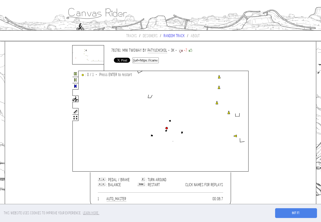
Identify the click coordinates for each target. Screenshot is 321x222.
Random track (174, 35)
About (195, 35)
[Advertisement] (26, 121)
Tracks (131, 35)
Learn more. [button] (91, 213)
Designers (150, 35)
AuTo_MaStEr (116, 198)
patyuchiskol (157, 50)
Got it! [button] (296, 213)
